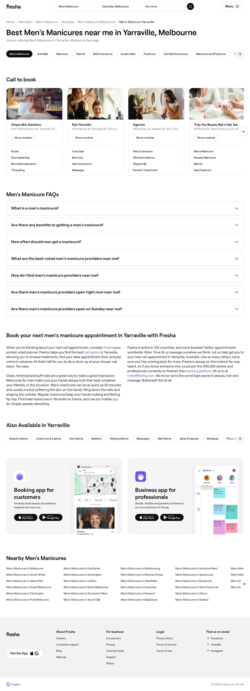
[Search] (190, 6)
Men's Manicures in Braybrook (193, 580)
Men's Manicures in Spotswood (194, 574)
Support (111, 657)
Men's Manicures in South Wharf (25, 574)
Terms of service (166, 644)
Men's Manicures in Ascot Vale (82, 599)
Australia (68, 22)
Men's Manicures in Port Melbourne (27, 599)
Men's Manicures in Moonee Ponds (142, 574)
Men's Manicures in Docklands (82, 568)
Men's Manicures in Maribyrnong (140, 568)
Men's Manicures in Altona (191, 593)
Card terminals (115, 650)
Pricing (110, 644)
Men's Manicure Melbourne (96, 22)
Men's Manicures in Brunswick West (85, 593)
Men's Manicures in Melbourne (24, 568)
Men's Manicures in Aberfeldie (139, 580)
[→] (243, 131)
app (115, 399)
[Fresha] (13, 6)
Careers (61, 638)
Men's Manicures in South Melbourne (28, 587)
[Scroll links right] (243, 584)
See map (92, 40)
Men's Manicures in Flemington (25, 593)
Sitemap (61, 657)
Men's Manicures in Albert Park (24, 580)
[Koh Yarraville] (95, 131)
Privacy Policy (164, 638)
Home (10, 22)
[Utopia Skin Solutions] (34, 131)
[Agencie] (156, 131)
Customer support (67, 644)
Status (110, 663)
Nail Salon (25, 22)
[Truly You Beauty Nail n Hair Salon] (217, 131)
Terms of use (164, 650)
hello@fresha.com (140, 375)
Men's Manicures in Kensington (83, 574)
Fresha (108, 347)
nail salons (92, 352)
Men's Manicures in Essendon (139, 587)
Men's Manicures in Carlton (80, 580)
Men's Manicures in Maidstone (139, 599)
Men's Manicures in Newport (138, 593)
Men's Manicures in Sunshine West (196, 568)
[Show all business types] (240, 438)
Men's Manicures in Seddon (192, 599)
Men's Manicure (47, 22)
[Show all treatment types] (240, 53)
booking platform (199, 371)
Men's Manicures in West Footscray (196, 587)
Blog (59, 650)
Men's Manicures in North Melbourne (86, 587)
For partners (113, 638)
